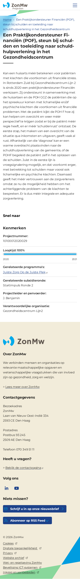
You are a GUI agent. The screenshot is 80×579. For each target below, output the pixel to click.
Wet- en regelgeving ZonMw (22, 562)
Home (7, 19)
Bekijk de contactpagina (23, 468)
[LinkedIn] (6, 488)
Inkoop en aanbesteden (19, 572)
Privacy (8, 553)
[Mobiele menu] (75, 5)
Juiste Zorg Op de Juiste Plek (24, 272)
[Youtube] (16, 488)
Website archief (13, 558)
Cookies (8, 543)
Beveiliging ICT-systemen (20, 567)
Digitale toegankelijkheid (20, 548)
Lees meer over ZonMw (22, 387)
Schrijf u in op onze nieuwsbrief (34, 509)
